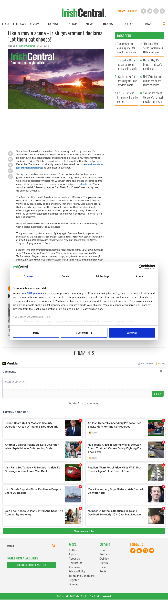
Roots (102, 571)
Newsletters (128, 11)
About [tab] (139, 276)
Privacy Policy (77, 571)
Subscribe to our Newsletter (31, 565)
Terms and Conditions (81, 575)
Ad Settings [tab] (102, 276)
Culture (104, 563)
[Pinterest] (162, 11)
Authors (73, 550)
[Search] (164, 24)
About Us (74, 558)
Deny (36, 332)
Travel (103, 567)
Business (104, 554)
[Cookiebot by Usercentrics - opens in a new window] (141, 266)
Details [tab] (66, 276)
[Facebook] (143, 11)
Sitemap (73, 584)
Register (74, 580)
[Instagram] (156, 11)
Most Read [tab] (124, 35)
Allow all (132, 332)
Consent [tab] (29, 276)
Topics (72, 554)
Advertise (75, 567)
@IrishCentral (27, 45)
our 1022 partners (33, 293)
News (102, 550)
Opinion (104, 558)
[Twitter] (149, 11)
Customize (82, 332)
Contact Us (75, 563)
